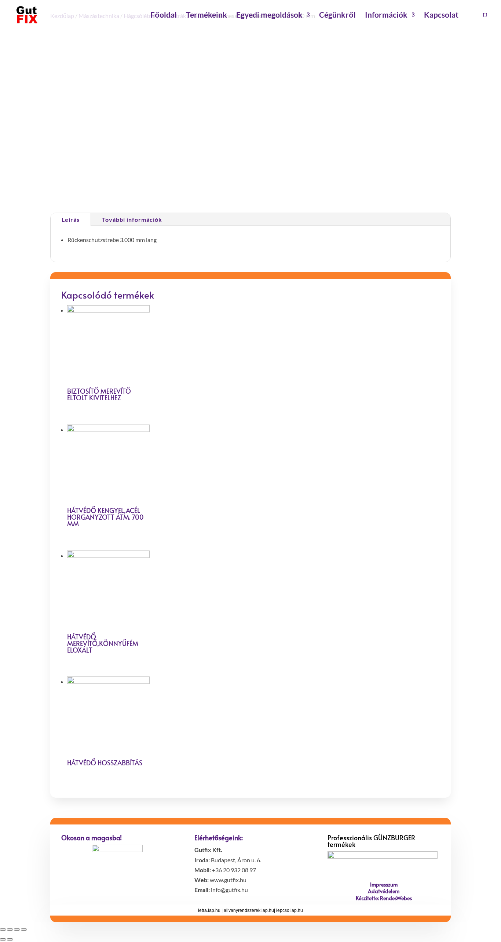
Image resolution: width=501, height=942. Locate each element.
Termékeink (206, 15)
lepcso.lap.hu (289, 910)
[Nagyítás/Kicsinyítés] (24, 929)
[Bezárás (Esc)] (3, 929)
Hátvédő (302, 155)
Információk (386, 15)
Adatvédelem (383, 891)
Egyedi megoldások (269, 15)
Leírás (71, 219)
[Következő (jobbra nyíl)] (10, 939)
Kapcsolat (441, 15)
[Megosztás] (10, 929)
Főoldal (163, 15)
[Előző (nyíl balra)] (3, 939)
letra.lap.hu (209, 910)
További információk (132, 219)
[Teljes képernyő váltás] (17, 929)
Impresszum (384, 884)
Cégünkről (337, 15)
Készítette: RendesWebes (384, 898)
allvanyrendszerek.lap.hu (249, 910)
